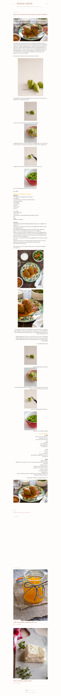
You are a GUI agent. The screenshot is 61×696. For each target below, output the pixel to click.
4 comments (18, 682)
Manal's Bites (24, 3)
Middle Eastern (27, 512)
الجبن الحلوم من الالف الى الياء (22, 681)
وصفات (24, 6)
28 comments (18, 624)
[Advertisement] (30, 556)
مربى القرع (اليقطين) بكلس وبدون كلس (25, 622)
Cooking (19, 512)
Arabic (17, 512)
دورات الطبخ (39, 6)
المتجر (35, 6)
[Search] (47, 3)
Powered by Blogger (31, 690)
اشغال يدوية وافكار (30, 6)
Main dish (23, 512)
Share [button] (14, 510)
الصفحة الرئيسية (20, 6)
